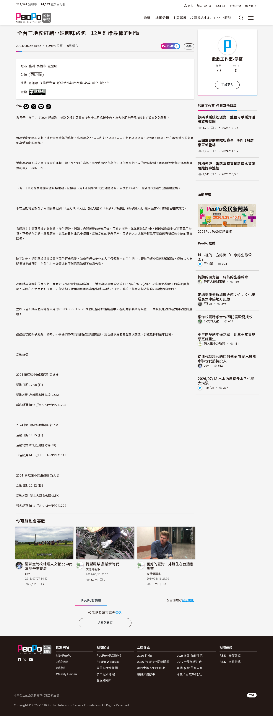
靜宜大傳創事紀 (214, 281)
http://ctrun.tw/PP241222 (47, 505)
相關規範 (62, 661)
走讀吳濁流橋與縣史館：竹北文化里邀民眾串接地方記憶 (226, 296)
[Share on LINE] (41, 106)
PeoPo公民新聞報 (109, 655)
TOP (251, 695)
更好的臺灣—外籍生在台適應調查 (170, 566)
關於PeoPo (64, 655)
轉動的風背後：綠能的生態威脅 (223, 276)
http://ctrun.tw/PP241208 (47, 404)
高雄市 (41, 66)
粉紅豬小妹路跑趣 (70, 83)
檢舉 (189, 46)
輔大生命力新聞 (214, 343)
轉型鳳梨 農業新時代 (102, 563)
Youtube (31, 660)
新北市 (104, 83)
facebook (20, 660)
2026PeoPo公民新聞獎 (215, 231)
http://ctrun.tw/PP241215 (47, 455)
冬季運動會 (48, 83)
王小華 (208, 264)
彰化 (95, 83)
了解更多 (227, 85)
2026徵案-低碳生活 (190, 655)
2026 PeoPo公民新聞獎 (153, 661)
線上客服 (250, 6)
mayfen (209, 387)
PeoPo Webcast (108, 661)
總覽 (147, 18)
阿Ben (208, 303)
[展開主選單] (251, 18)
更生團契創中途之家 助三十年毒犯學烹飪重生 (226, 336)
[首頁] (33, 18)
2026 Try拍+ (145, 655)
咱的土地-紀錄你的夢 (151, 668)
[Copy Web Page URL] (48, 106)
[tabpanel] (105, 612)
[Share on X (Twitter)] (33, 106)
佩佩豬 (33, 83)
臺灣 (32, 66)
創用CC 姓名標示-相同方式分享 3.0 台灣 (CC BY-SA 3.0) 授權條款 (38, 92)
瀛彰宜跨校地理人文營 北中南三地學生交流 (49, 566)
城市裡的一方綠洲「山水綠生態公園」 (225, 257)
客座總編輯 (104, 680)
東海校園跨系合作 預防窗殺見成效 (225, 316)
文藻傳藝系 (93, 569)
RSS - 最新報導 (230, 655)
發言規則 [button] (188, 600)
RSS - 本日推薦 (230, 661)
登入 (190, 5)
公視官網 (235, 6)
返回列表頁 (105, 622)
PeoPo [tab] (91, 600)
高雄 (87, 83)
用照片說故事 (146, 674)
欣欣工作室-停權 (227, 59)
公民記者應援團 (107, 668)
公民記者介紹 (106, 674)
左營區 (52, 66)
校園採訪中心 (200, 18)
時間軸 (60, 668)
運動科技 (36, 74)
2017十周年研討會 (189, 661)
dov (27, 574)
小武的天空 (211, 321)
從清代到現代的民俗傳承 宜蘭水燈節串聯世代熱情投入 (227, 358)
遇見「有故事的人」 (190, 674)
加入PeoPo (204, 6)
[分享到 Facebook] (26, 106)
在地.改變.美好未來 (190, 668)
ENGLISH (220, 6)
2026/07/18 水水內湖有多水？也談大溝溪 (226, 380)
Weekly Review (67, 674)
